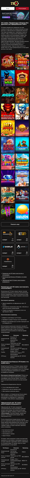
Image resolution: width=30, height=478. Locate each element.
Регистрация (22, 8)
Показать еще (15, 224)
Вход (7, 8)
